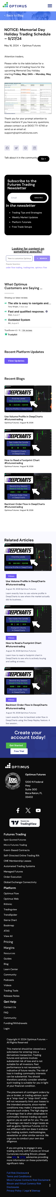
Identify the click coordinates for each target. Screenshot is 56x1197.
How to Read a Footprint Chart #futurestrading (22, 462)
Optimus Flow (11, 893)
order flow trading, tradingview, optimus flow (26, 267)
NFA (14, 1157)
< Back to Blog (13, 15)
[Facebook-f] (18, 810)
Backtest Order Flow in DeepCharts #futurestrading (24, 505)
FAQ (6, 1012)
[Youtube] (38, 810)
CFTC (23, 1157)
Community (10, 974)
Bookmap (9, 925)
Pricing (8, 942)
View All (8, 936)
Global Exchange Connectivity (20, 882)
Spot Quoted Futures (15, 839)
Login (7, 1028)
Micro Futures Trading (15, 844)
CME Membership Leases (17, 860)
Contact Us (10, 1007)
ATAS (6, 930)
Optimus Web (11, 898)
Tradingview (10, 909)
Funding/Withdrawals (15, 1023)
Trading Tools (11, 990)
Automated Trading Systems (19, 866)
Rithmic (8, 904)
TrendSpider (10, 914)
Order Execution (13, 876)
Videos (7, 985)
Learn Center (11, 969)
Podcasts (9, 980)
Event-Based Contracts (17, 850)
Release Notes (11, 996)
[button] (49, 5)
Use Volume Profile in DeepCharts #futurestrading (23, 418)
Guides (7, 958)
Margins (9, 948)
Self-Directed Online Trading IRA (21, 855)
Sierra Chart (10, 920)
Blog (6, 964)
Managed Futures (13, 871)
